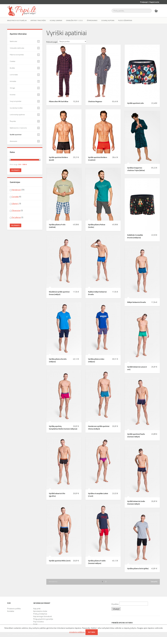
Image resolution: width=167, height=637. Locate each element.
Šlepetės (24, 121)
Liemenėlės (24, 74)
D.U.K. (35, 624)
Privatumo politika (14, 608)
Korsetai (24, 94)
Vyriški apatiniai (24, 134)
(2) (17, 210)
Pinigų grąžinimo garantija (43, 619)
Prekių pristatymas (40, 613)
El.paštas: (115, 604)
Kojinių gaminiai (56, 20)
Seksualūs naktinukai (24, 48)
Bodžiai (24, 68)
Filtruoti (15, 170)
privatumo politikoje (77, 632)
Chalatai (24, 61)
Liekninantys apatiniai (24, 114)
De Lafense (16, 217)
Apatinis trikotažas (38, 20)
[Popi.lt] (21, 10)
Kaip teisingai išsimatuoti (42, 616)
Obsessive (16, 210)
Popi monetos (38, 621)
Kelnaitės (25, 81)
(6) (16, 196)
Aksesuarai (24, 141)
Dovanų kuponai (107, 20)
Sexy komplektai (24, 101)
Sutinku (91, 632)
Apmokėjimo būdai (40, 611)
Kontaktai (10, 611)
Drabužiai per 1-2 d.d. (74, 20)
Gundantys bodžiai (24, 108)
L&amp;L (15, 203)
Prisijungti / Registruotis (149, 2)
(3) (16, 203)
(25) (18, 189)
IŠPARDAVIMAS (92, 20)
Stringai (24, 88)
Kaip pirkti (36, 608)
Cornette (15, 196)
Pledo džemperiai (125, 20)
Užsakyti (116, 608)
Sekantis (154, 581)
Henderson (16, 189)
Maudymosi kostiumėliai (17, 20)
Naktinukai (24, 41)
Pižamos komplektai (24, 54)
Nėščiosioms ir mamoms (24, 128)
